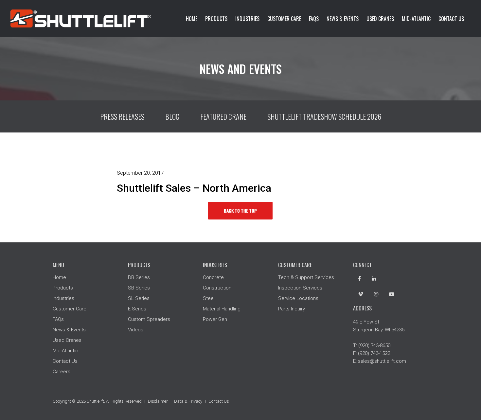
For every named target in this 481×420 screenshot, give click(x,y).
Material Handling (221, 308)
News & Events (343, 19)
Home (191, 19)
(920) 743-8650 (374, 345)
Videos (135, 329)
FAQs (314, 19)
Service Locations (298, 298)
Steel (209, 298)
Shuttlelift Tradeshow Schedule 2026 (324, 116)
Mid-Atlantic (416, 19)
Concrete (213, 277)
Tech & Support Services (306, 277)
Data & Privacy (188, 401)
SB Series (139, 287)
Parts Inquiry (291, 308)
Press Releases (122, 116)
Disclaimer (158, 401)
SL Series (139, 298)
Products (216, 19)
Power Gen (215, 319)
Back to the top (240, 210)
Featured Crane (223, 116)
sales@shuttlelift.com (382, 361)
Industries (247, 19)
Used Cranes (380, 19)
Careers (61, 371)
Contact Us (451, 19)
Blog (172, 116)
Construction (217, 287)
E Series (137, 308)
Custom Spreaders (149, 319)
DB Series (139, 277)
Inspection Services (300, 287)
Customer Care (284, 19)
